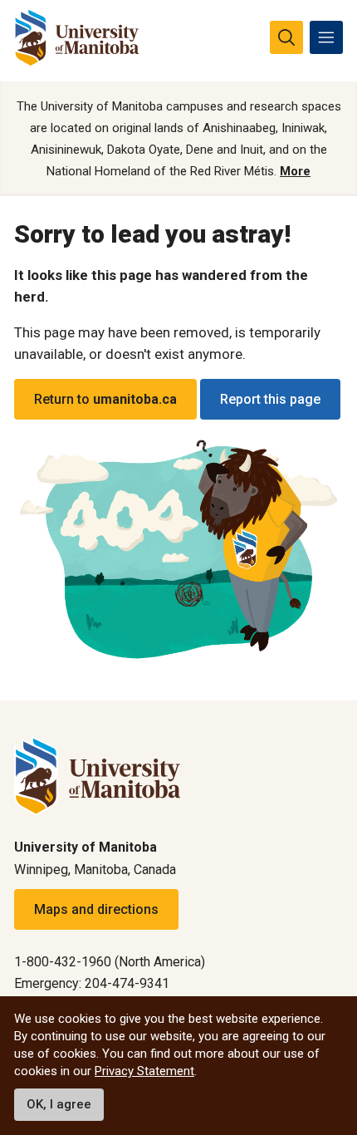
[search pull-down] (286, 37)
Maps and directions (96, 909)
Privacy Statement (144, 1071)
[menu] (326, 37)
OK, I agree (59, 1104)
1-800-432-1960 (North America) (109, 962)
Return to (105, 399)
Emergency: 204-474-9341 (91, 983)
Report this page (270, 399)
